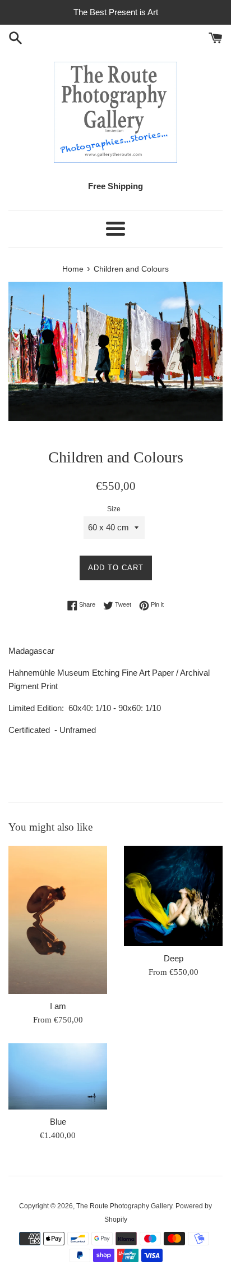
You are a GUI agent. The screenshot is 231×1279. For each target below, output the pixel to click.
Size (114, 509)
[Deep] (173, 896)
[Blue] (57, 1076)
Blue (58, 1121)
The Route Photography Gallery (124, 1206)
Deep (173, 958)
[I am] (57, 920)
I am (58, 1006)
